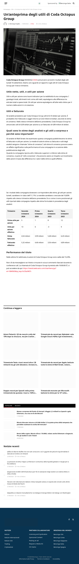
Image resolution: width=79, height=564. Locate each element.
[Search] (73, 3)
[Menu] (6, 3)
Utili (12, 9)
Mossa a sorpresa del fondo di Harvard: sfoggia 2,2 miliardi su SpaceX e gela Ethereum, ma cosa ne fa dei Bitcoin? (44, 412)
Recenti (17, 406)
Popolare (8, 406)
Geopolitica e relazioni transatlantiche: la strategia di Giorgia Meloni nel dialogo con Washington (39, 493)
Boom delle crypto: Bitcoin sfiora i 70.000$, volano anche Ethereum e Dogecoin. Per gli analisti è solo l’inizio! (45, 435)
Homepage (6, 9)
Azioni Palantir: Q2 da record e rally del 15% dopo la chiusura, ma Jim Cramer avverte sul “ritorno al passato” (19, 335)
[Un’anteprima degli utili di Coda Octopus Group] (39, 51)
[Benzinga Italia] (39, 3)
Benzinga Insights (15, 24)
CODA (34, 80)
